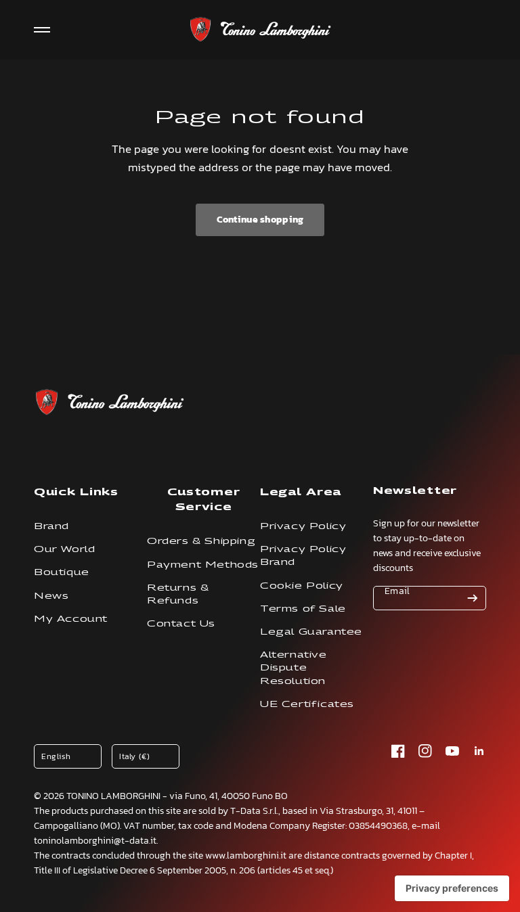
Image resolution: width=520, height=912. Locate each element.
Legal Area (300, 491)
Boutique (61, 572)
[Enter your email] (472, 598)
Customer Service (203, 499)
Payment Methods (203, 565)
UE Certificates (307, 704)
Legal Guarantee (311, 631)
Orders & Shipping (201, 541)
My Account (71, 619)
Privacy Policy (303, 526)
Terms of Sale (303, 608)
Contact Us (181, 623)
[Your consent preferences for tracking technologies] (452, 888)
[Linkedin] (479, 751)
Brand (51, 526)
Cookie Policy (301, 585)
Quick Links (76, 491)
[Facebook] (398, 751)
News (51, 596)
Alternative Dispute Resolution (293, 667)
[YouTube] (452, 751)
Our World (64, 549)
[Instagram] (425, 751)
